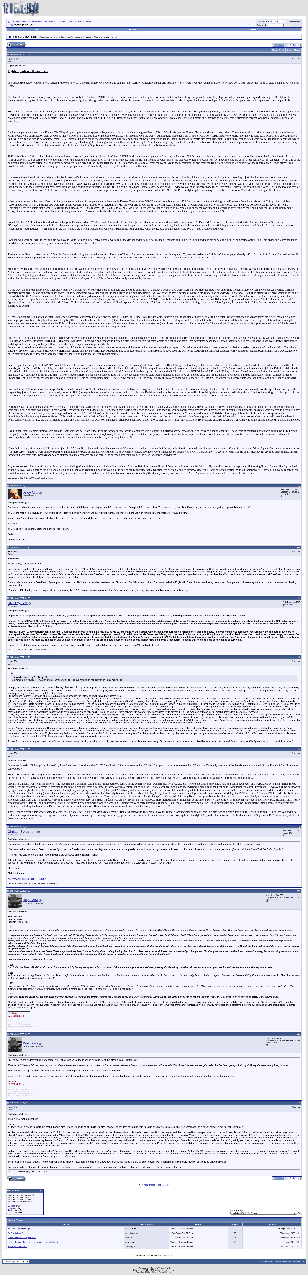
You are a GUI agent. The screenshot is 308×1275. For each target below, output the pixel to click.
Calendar (252, 29)
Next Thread (162, 1185)
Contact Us (267, 1262)
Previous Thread (148, 1185)
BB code (11, 1206)
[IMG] (10, 1210)
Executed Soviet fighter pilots (20, 1229)
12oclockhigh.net (283, 1262)
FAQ (36, 29)
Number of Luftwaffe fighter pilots (22, 1237)
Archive (296, 1262)
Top (303, 1262)
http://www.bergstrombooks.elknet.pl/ (27, 878)
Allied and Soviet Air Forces (79, 22)
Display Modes (293, 50)
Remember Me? (294, 22)
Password (261, 25)
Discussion (60, 22)
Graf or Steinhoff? (15, 1233)
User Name (262, 21)
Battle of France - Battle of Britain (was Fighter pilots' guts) (33, 1242)
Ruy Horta (30, 900)
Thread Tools (278, 50)
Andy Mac (30, 493)
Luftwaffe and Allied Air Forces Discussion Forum (32, 22)
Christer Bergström (22, 831)
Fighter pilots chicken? (17, 1246)
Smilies (11, 1208)
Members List (134, 29)
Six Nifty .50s (18, 603)
